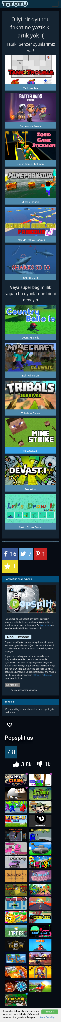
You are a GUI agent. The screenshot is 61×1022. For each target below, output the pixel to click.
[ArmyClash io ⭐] (16, 780)
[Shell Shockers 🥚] (16, 793)
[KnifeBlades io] (16, 986)
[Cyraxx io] (40, 945)
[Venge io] (40, 958)
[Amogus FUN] (40, 835)
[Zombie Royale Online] (40, 793)
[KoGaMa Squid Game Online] (16, 848)
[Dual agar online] (40, 931)
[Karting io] (40, 903)
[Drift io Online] (16, 862)
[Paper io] (16, 917)
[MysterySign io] (40, 821)
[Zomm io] (16, 890)
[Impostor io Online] (16, 807)
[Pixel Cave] (16, 958)
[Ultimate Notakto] (16, 876)
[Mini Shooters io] (40, 807)
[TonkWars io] (40, 848)
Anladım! (50, 1011)
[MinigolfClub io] (16, 821)
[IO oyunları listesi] (15, 4)
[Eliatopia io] (40, 890)
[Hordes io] (16, 931)
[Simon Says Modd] (16, 903)
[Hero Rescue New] (40, 972)
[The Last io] (16, 1000)
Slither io (37, 675)
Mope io (48, 675)
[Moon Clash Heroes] (16, 972)
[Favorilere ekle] (9, 726)
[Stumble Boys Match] (40, 876)
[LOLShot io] (40, 862)
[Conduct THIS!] (40, 986)
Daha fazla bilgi (47, 1017)
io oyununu (45, 625)
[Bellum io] (16, 945)
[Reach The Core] (16, 835)
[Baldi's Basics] (40, 780)
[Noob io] (40, 917)
